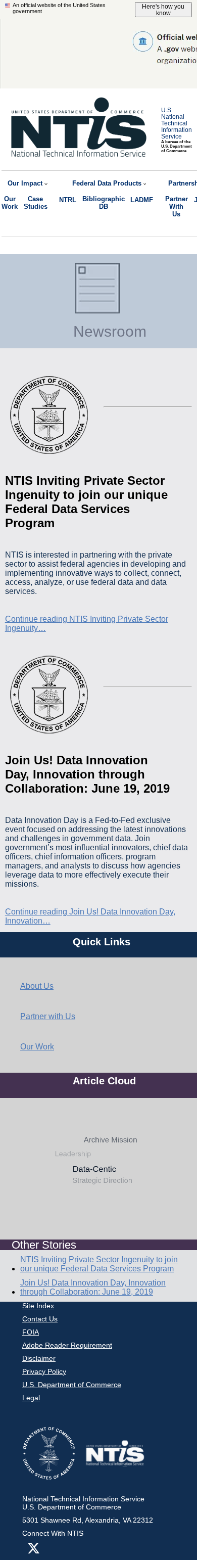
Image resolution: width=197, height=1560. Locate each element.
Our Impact (25, 183)
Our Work (10, 202)
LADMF (141, 200)
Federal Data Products (106, 183)
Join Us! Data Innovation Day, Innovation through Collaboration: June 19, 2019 (93, 1287)
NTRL (67, 200)
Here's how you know (163, 9)
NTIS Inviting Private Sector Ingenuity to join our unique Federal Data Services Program (99, 1264)
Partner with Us (47, 1016)
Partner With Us (176, 206)
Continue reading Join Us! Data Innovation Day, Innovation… (90, 916)
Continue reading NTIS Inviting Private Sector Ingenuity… (86, 623)
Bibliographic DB (103, 202)
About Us (37, 986)
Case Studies (35, 202)
